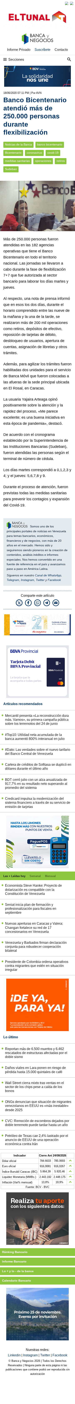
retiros (60, 161)
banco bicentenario (49, 144)
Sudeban (11, 169)
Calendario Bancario (16, 1280)
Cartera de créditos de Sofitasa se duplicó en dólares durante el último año (38, 766)
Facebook (54, 580)
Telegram (13, 580)
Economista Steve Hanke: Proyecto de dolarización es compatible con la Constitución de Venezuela (33, 889)
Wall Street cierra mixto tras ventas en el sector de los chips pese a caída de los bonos (34, 1087)
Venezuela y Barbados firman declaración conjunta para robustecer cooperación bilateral (36, 946)
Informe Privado (18, 49)
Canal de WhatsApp (48, 575)
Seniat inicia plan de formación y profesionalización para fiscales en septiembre (30, 908)
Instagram (27, 580)
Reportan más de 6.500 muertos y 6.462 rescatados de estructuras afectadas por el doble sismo (36, 1053)
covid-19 (53, 152)
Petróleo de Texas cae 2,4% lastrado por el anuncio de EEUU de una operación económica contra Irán (36, 1140)
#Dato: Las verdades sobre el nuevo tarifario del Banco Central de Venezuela (37, 751)
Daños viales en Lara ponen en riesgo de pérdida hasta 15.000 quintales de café (35, 1070)
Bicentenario (13, 152)
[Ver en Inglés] (66, 3)
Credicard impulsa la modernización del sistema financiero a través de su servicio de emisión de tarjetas (37, 802)
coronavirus (34, 152)
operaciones (43, 161)
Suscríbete (42, 49)
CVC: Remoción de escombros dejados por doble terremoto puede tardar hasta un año (37, 1123)
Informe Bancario (14, 1261)
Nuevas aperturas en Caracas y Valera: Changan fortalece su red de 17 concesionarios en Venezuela (34, 927)
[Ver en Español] (71, 3)
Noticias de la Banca (18, 144)
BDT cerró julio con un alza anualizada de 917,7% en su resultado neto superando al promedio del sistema (36, 783)
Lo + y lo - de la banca (18, 1271)
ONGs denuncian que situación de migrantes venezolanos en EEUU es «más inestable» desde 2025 (38, 1106)
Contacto (61, 49)
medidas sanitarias (17, 161)
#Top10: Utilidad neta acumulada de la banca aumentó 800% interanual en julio (35, 737)
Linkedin (14, 1355)
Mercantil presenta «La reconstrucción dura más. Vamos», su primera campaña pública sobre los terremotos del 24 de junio (37, 719)
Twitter (40, 580)
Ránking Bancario (15, 1252)
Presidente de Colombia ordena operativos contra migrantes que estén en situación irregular (36, 965)
